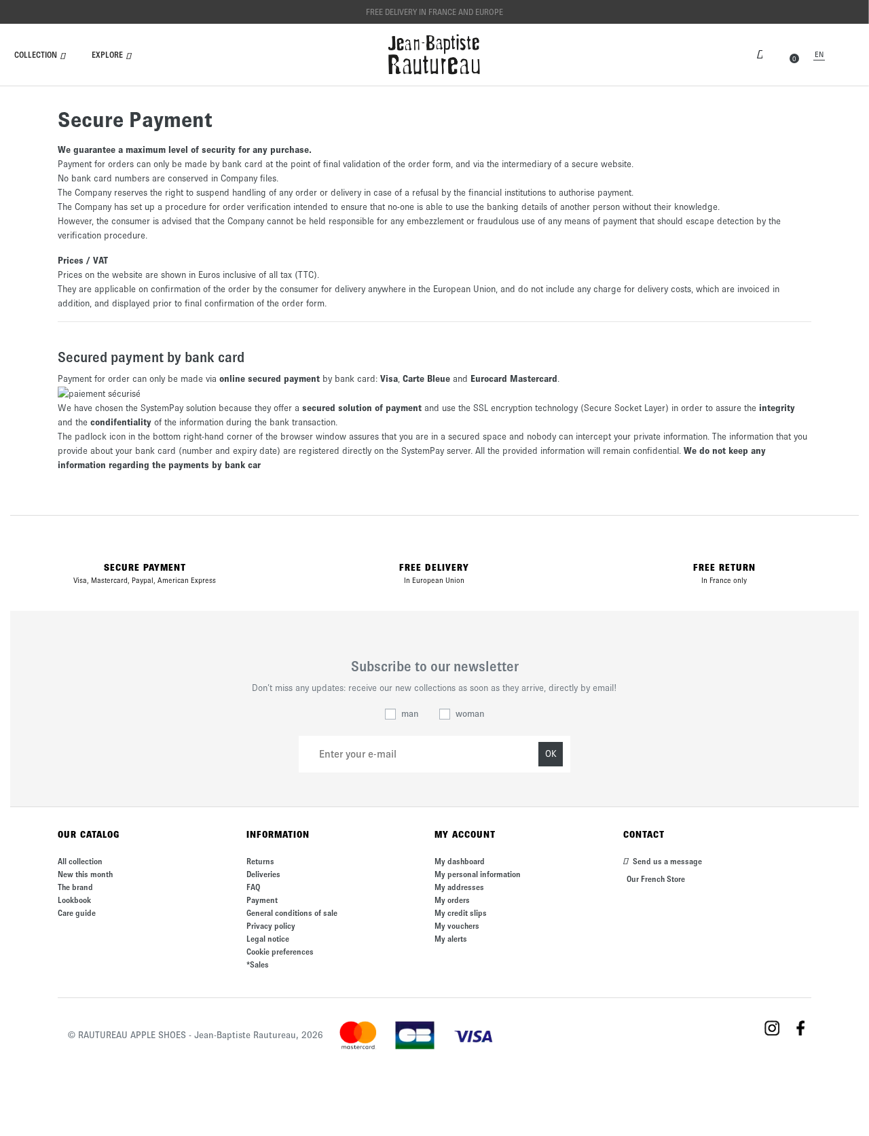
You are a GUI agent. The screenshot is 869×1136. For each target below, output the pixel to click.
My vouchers (456, 925)
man (410, 714)
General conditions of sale (291, 912)
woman (470, 714)
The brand (75, 887)
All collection (80, 861)
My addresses (459, 887)
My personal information (477, 874)
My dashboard (459, 861)
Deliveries (263, 874)
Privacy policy (270, 925)
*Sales (257, 964)
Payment (262, 899)
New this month (85, 874)
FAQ (253, 887)
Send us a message (666, 861)
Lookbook (74, 899)
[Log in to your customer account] (759, 53)
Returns (260, 861)
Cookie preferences (280, 951)
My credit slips (460, 912)
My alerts (450, 938)
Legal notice (267, 938)
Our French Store (656, 878)
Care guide (77, 912)
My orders (452, 899)
